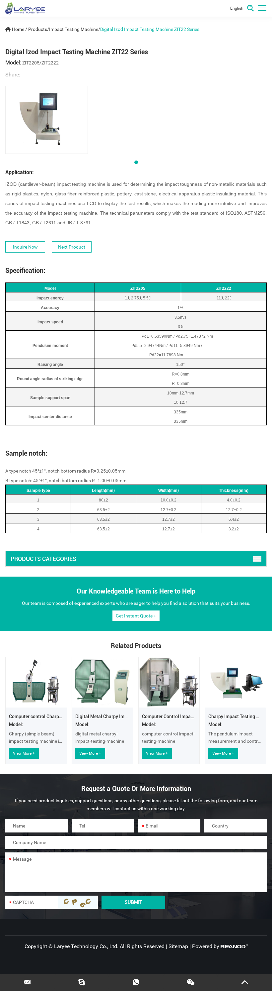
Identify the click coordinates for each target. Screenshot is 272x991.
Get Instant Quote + (136, 615)
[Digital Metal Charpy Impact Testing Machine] (102, 682)
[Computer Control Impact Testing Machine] (169, 682)
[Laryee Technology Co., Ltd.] (25, 8)
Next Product (71, 247)
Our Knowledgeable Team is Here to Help (136, 591)
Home (18, 29)
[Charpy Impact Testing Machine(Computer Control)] (235, 682)
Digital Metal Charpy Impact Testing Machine (122, 716)
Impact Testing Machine (73, 29)
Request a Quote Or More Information (136, 789)
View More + (24, 753)
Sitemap (178, 946)
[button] (136, 162)
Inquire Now (25, 247)
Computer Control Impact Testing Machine (186, 716)
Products (37, 29)
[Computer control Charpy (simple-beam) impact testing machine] (36, 682)
